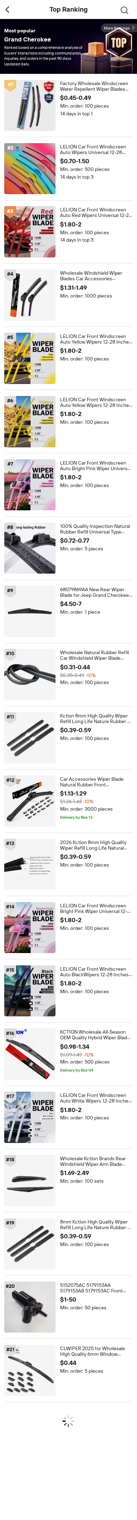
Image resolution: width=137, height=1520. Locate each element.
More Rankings (117, 28)
